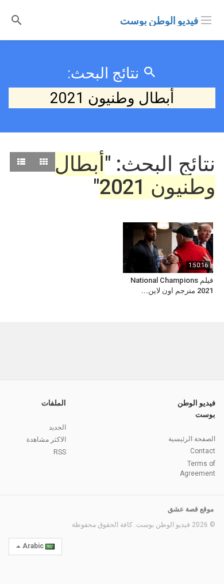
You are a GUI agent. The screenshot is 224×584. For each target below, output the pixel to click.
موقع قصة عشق (191, 509)
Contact (202, 451)
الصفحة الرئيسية (191, 439)
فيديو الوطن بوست (159, 20)
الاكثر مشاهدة (46, 439)
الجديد (57, 427)
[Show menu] (206, 19)
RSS (59, 452)
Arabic (33, 546)
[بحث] (17, 19)
